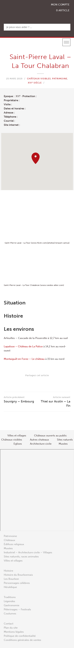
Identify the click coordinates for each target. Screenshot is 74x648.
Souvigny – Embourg (19, 399)
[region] (37, 161)
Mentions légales (14, 631)
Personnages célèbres (17, 583)
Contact (8, 623)
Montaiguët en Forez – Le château (24, 358)
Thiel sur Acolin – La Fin (55, 402)
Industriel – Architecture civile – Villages (28, 552)
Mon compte (60, 4)
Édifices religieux (14, 544)
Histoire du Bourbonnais (18, 574)
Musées (8, 548)
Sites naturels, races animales (21, 556)
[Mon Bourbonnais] (21, 9)
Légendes (9, 601)
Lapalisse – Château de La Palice (23, 346)
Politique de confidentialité (20, 635)
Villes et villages (13, 560)
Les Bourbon (11, 578)
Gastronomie (11, 605)
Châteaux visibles (39, 78)
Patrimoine (59, 78)
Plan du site (11, 627)
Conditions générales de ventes (22, 640)
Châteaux (9, 540)
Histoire (8, 570)
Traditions (10, 597)
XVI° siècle (35, 82)
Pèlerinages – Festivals (17, 609)
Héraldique (10, 587)
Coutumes (10, 613)
